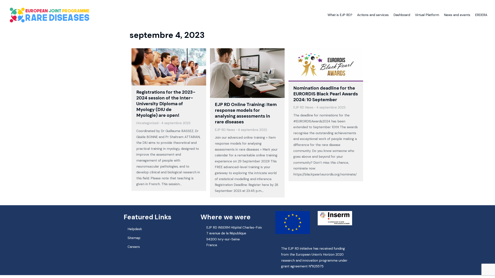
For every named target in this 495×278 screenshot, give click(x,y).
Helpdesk (135, 229)
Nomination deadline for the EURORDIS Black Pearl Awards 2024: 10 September (325, 94)
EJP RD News (225, 130)
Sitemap (134, 238)
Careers (134, 247)
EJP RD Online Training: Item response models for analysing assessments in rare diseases (246, 113)
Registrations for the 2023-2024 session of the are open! (165, 103)
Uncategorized (147, 123)
